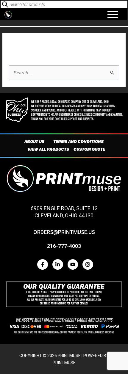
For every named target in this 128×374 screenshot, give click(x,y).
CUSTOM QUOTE (89, 149)
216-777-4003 (64, 246)
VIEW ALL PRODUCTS (48, 149)
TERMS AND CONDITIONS (78, 142)
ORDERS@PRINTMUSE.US (64, 232)
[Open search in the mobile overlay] (64, 4)
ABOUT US (34, 142)
